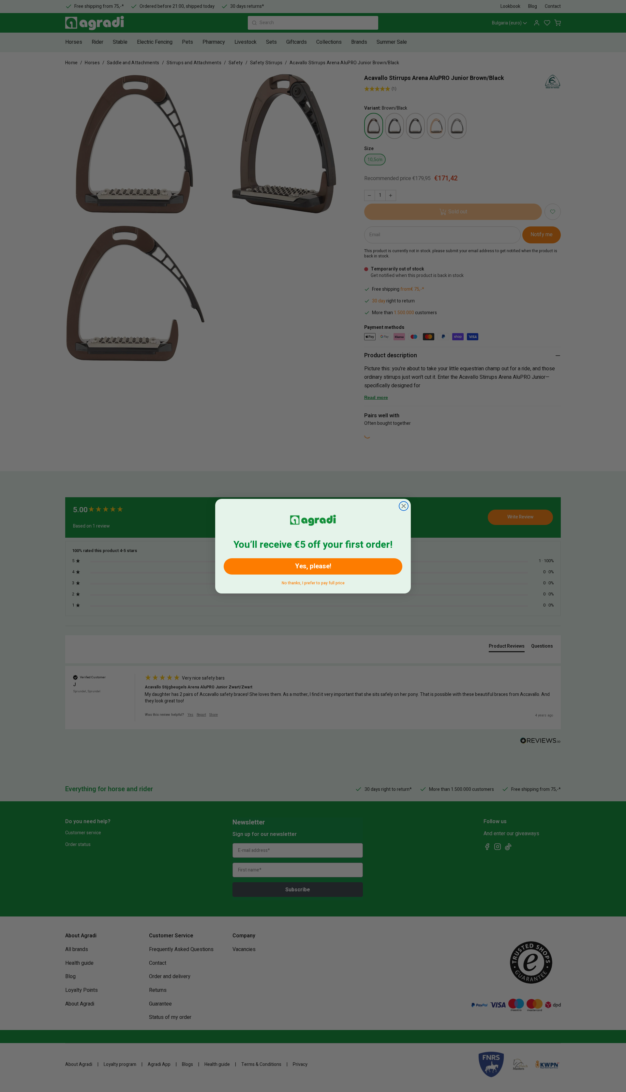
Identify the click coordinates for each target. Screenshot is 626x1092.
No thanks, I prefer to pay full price (313, 582)
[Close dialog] (403, 506)
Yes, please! (313, 566)
